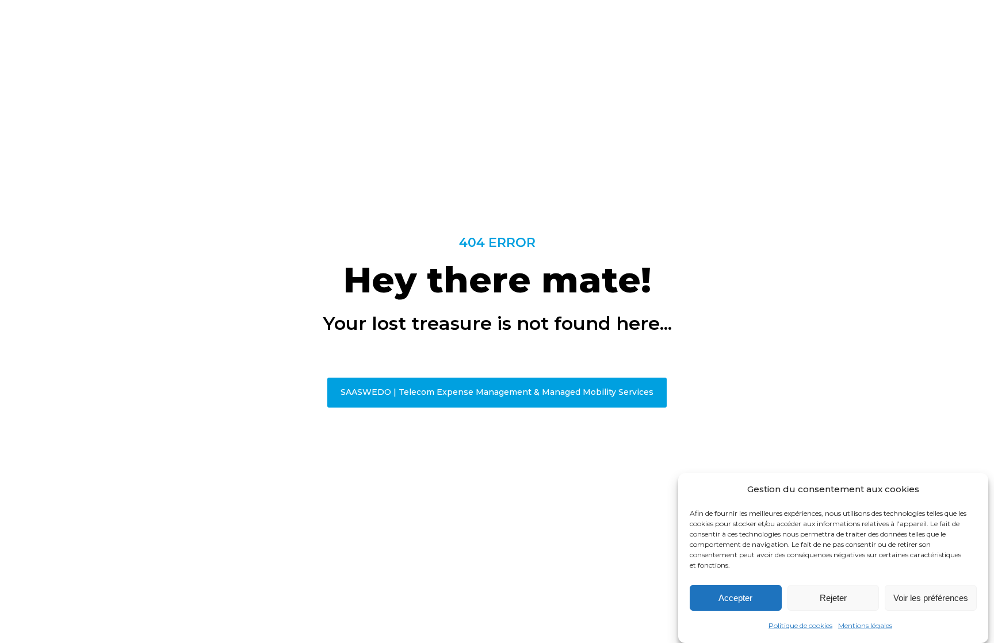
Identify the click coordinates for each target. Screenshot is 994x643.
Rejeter (833, 598)
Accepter (735, 598)
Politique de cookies (800, 625)
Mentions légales (865, 625)
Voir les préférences (930, 598)
